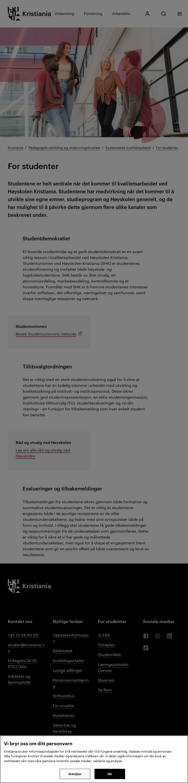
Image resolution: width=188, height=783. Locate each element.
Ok (109, 773)
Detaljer (75, 773)
